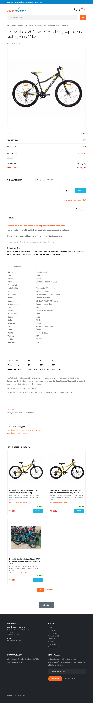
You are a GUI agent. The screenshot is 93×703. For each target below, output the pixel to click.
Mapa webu (52, 644)
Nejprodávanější (53, 636)
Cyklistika (12, 430)
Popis (11, 218)
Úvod (50, 628)
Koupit (80, 191)
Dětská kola (30, 430)
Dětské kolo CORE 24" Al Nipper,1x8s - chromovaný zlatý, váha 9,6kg (23, 491)
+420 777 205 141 (13, 635)
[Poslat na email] (81, 209)
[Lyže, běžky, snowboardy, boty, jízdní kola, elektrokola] (18, 10)
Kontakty (51, 641)
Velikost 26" (40, 430)
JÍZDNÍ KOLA (21, 430)
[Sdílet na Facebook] (72, 209)
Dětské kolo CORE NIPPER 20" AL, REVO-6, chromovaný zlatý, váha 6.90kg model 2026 (66, 491)
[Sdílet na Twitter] (77, 209)
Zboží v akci (52, 630)
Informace (51, 639)
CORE (25, 25)
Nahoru (46, 605)
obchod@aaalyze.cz (14, 640)
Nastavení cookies (54, 647)
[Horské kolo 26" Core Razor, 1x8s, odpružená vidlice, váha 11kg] (46, 87)
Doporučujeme (53, 633)
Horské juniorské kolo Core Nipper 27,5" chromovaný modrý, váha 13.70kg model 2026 (24, 561)
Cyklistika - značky (16, 25)
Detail (37, 511)
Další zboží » (49, 590)
